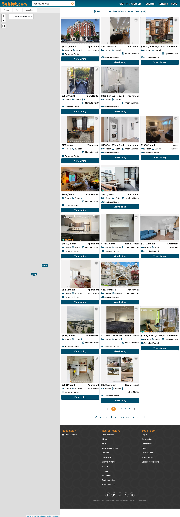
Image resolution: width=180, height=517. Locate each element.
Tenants (149, 3)
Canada (105, 453)
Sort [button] (17, 10)
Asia (104, 444)
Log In (144, 434)
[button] (30, 10)
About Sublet (147, 457)
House (175, 145)
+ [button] (3, 16)
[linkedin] (132, 494)
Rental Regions (111, 430)
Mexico (105, 471)
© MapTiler (35, 516)
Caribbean (106, 457)
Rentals (163, 3)
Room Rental (92, 96)
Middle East (107, 475)
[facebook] (107, 494)
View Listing (80, 59)
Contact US (147, 444)
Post (174, 3)
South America (108, 480)
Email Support (70, 434)
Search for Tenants (150, 462)
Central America (109, 462)
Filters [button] (6, 10)
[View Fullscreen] (4, 26)
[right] (134, 408)
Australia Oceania (110, 448)
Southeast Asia (108, 484)
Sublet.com (148, 430)
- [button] (4, 20)
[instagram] (120, 494)
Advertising (147, 439)
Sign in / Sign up (130, 3)
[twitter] (113, 494)
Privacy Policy (148, 453)
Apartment (93, 46)
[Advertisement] (159, 84)
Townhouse (93, 145)
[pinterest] (126, 494)
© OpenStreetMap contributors (49, 516)
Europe (105, 466)
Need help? (69, 430)
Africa (104, 439)
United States (108, 434)
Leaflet (29, 516)
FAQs (144, 448)
